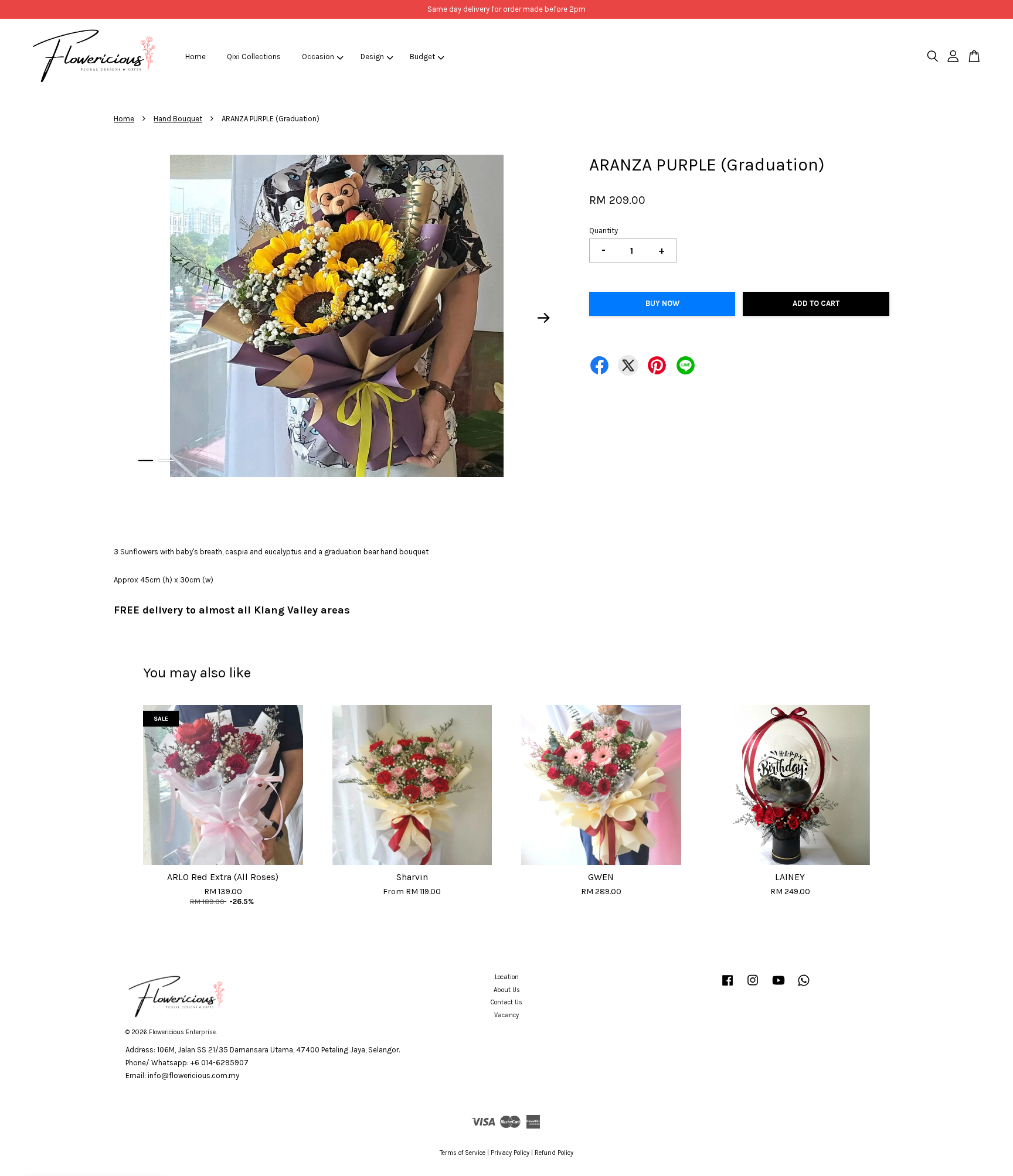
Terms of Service (462, 1153)
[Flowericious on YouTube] (778, 986)
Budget (422, 56)
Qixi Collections (254, 56)
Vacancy (506, 1015)
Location (507, 977)
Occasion (318, 56)
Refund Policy (554, 1153)
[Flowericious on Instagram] (753, 986)
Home (195, 56)
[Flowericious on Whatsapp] (804, 986)
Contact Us (506, 1002)
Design (372, 56)
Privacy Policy (510, 1153)
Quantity (603, 230)
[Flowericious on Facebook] (727, 986)
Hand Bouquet (178, 118)
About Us (507, 990)
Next (544, 318)
